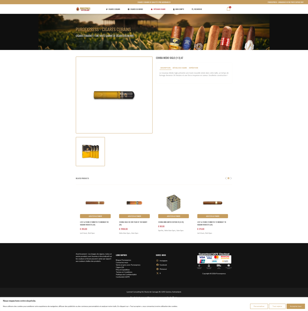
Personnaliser (259, 306)
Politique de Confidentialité (126, 274)
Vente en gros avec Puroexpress (128, 265)
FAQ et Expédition (123, 270)
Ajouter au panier (95, 216)
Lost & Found (83, 233)
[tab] (165, 68)
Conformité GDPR (123, 277)
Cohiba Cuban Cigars (124, 233)
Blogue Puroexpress (123, 260)
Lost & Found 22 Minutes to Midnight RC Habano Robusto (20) (94, 223)
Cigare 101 (120, 267)
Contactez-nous (122, 262)
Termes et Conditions (124, 272)
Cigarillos (160, 230)
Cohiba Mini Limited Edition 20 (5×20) (171, 222)
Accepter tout (296, 306)
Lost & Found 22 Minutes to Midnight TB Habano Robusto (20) (211, 223)
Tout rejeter (277, 306)
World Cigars (91, 233)
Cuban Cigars (134, 233)
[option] (95, 210)
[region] (154, 304)
